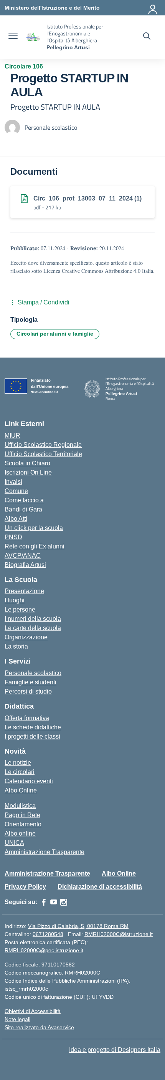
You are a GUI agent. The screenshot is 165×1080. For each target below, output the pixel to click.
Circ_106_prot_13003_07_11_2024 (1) (87, 198)
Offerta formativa (27, 718)
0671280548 (48, 934)
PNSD (13, 537)
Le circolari (20, 772)
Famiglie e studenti (30, 682)
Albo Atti (16, 518)
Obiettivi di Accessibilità (33, 1011)
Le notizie (18, 762)
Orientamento (23, 824)
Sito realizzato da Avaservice (39, 1027)
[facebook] (43, 902)
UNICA (14, 842)
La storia (16, 646)
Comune (16, 491)
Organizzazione (26, 637)
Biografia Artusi (25, 565)
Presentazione (24, 591)
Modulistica (20, 805)
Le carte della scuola (33, 628)
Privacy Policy (25, 886)
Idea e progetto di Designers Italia (114, 1050)
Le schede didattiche (33, 727)
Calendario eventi (29, 781)
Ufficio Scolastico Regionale (43, 444)
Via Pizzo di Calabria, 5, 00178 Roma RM (78, 926)
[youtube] (53, 902)
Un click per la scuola (34, 528)
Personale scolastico (33, 673)
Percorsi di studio (28, 691)
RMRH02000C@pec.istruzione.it (44, 950)
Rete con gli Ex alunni (34, 546)
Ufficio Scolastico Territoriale (43, 454)
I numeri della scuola (33, 618)
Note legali (17, 1019)
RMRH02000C (82, 973)
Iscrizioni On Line (28, 472)
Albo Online (21, 790)
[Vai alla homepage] (33, 37)
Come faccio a (24, 500)
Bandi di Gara (23, 509)
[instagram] (63, 902)
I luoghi (15, 600)
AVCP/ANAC (23, 555)
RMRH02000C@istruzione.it (118, 934)
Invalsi (13, 481)
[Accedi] (153, 7)
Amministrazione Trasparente (44, 852)
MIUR (12, 435)
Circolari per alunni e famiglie (54, 334)
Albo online (20, 833)
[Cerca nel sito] (147, 37)
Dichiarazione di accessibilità (100, 886)
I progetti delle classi (32, 736)
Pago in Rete (22, 815)
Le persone (20, 609)
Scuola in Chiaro (27, 463)
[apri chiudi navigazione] (13, 37)
